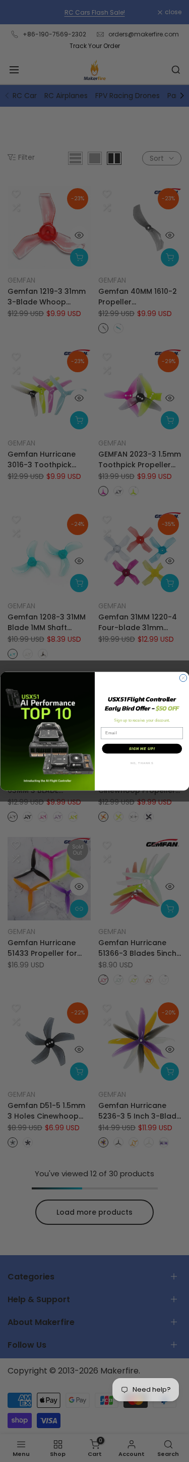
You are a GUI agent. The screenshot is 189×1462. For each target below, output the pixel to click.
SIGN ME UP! (142, 748)
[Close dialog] (182, 677)
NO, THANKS (141, 763)
